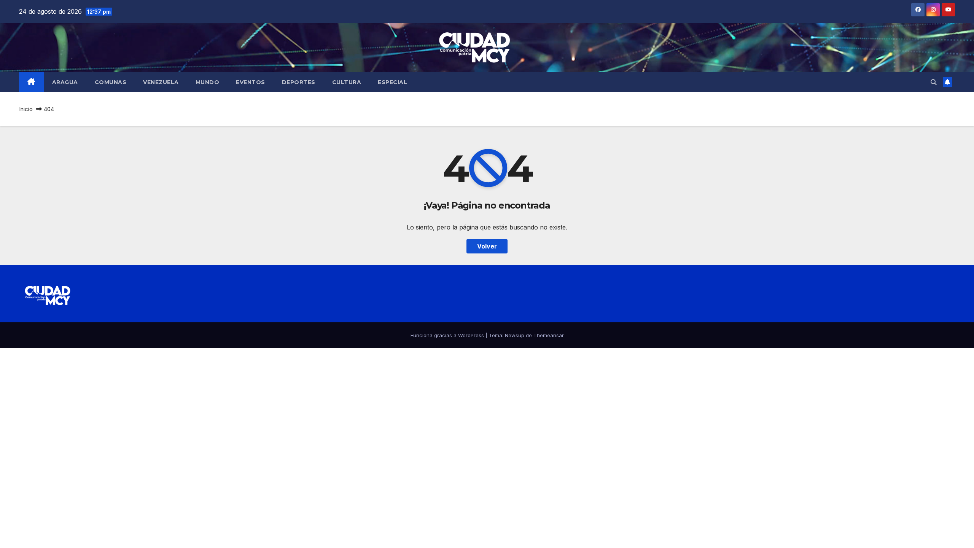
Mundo (208, 82)
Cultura (346, 82)
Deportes (298, 82)
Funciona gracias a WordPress (448, 335)
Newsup (514, 335)
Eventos (250, 82)
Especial (392, 82)
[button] (934, 82)
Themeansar (548, 335)
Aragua (65, 82)
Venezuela (161, 82)
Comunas (111, 82)
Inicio (26, 109)
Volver (487, 246)
